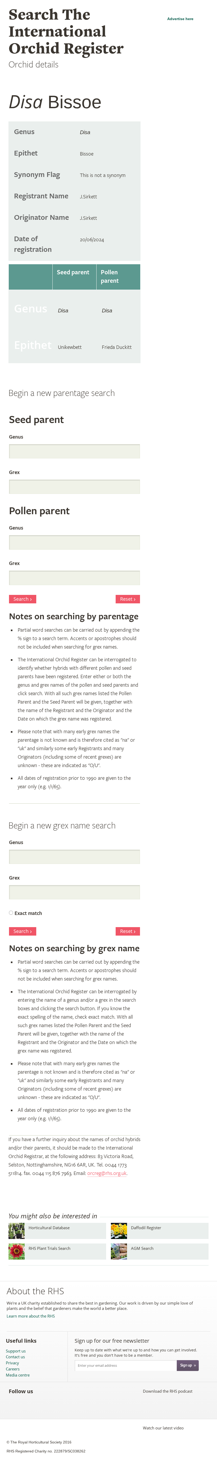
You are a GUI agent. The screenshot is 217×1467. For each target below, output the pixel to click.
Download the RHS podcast (167, 1391)
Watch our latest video (163, 1427)
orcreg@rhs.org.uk (106, 1173)
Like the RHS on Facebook (42, 1391)
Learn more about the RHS (31, 1316)
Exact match (28, 913)
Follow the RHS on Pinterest (77, 1391)
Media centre (18, 1375)
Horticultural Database (49, 1227)
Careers (13, 1369)
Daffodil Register (146, 1227)
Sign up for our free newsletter (112, 1340)
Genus (16, 437)
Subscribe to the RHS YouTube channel (65, 1391)
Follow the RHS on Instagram (100, 1391)
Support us (16, 1351)
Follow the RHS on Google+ (88, 1391)
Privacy (12, 1362)
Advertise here (180, 19)
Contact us (15, 1356)
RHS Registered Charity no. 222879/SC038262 (46, 1451)
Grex (14, 473)
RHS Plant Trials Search (49, 1248)
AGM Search (142, 1248)
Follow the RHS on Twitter (53, 1391)
